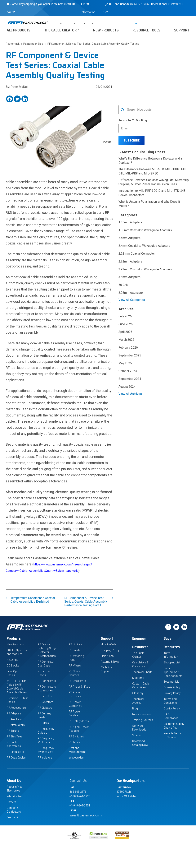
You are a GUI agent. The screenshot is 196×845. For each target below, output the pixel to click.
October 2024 (127, 371)
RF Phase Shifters (79, 686)
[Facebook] (9, 98)
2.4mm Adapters (129, 238)
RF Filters (43, 723)
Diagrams (138, 677)
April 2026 (125, 332)
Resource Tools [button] (146, 30)
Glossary (137, 693)
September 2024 (129, 379)
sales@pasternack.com (85, 815)
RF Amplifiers (15, 719)
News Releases (141, 714)
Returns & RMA (110, 661)
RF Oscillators (77, 680)
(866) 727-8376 (139, 4)
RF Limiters (75, 644)
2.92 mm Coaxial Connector (136, 253)
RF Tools (74, 742)
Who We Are (14, 796)
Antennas (12, 659)
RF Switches (76, 736)
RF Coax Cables (16, 757)
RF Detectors (45, 701)
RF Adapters (14, 713)
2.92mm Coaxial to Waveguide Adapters (145, 269)
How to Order (109, 644)
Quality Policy (172, 708)
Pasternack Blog (32, 43)
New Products (106, 30)
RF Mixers (75, 665)
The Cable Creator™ (61, 30)
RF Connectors (47, 680)
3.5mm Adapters (129, 277)
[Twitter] (17, 98)
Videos (136, 735)
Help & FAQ (107, 655)
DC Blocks (13, 665)
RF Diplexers (45, 707)
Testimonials (171, 681)
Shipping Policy (110, 650)
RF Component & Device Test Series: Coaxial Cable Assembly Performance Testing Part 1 (86, 601)
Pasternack (13, 43)
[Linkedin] (24, 98)
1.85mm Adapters (130, 222)
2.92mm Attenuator (131, 293)
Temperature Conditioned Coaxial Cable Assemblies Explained (33, 599)
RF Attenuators (16, 725)
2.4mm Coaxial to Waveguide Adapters (144, 246)
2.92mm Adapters (130, 261)
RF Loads (74, 650)
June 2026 (125, 324)
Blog (135, 708)
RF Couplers (45, 696)
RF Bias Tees (14, 736)
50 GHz (123, 285)
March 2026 (126, 339)
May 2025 (125, 363)
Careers (11, 802)
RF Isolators (45, 757)
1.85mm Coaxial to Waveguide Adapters (145, 230)
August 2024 (127, 386)
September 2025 (129, 355)
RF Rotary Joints (79, 721)
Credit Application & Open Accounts (173, 672)
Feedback (12, 817)
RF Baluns (13, 730)
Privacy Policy (172, 693)
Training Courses (142, 720)
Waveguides (76, 757)
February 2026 (128, 347)
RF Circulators (15, 751)
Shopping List (172, 662)
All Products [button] (18, 30)
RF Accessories (16, 707)
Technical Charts (142, 672)
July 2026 (125, 316)
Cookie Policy (172, 687)
